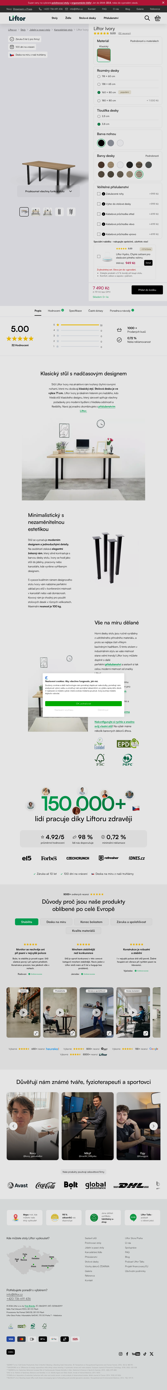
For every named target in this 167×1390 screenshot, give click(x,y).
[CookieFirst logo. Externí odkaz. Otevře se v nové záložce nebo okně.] (46, 677)
